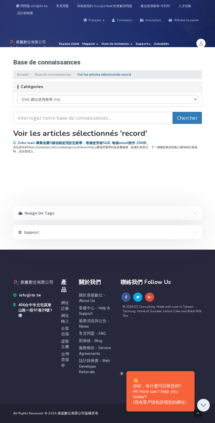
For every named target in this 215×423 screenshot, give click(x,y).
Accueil (22, 74)
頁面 (128, 49)
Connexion (124, 20)
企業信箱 (65, 331)
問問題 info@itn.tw (34, 6)
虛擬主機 (65, 344)
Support (142, 44)
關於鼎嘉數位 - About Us (92, 298)
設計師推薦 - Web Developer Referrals (94, 366)
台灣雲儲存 (65, 359)
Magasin (89, 44)
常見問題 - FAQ (92, 333)
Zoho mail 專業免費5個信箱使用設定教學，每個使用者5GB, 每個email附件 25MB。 (83, 142)
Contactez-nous (110, 49)
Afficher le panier (186, 20)
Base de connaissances (77, 49)
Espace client (69, 44)
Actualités (161, 44)
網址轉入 (65, 318)
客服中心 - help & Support (94, 310)
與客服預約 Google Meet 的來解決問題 (104, 6)
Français (95, 20)
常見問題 (62, 6)
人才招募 (185, 6)
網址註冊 (65, 305)
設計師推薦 (25, 13)
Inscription (153, 20)
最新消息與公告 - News (94, 323)
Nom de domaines (115, 44)
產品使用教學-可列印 (155, 6)
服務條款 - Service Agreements (95, 350)
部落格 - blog (90, 341)
